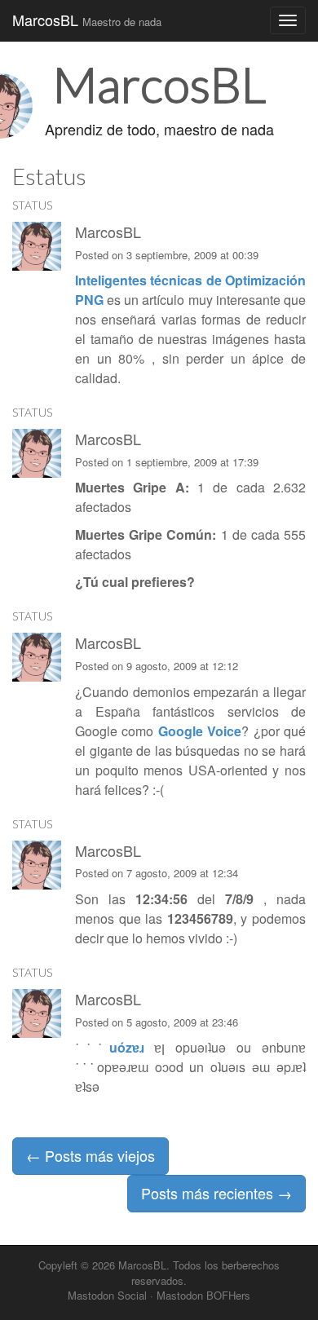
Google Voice (199, 731)
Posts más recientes (216, 1192)
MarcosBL (86, 19)
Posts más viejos (90, 1155)
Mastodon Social (107, 1295)
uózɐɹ (126, 1047)
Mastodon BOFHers (203, 1295)
